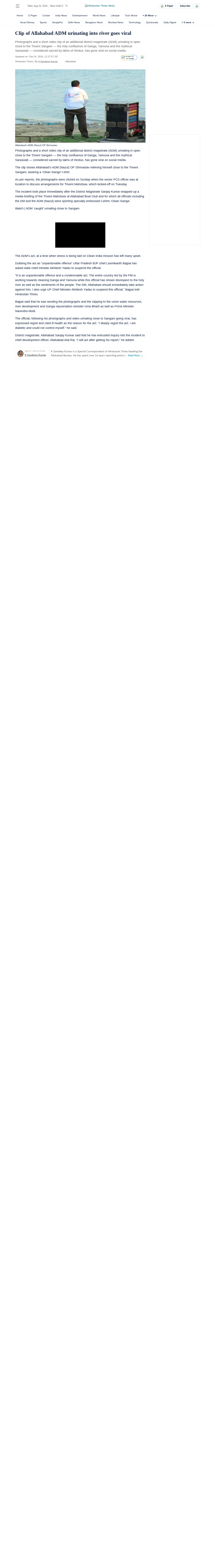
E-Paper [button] (169, 6)
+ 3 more (186, 22)
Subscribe (185, 6)
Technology (135, 22)
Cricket (46, 15)
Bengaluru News (94, 22)
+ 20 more (148, 15)
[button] (17, 6)
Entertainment (79, 15)
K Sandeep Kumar (48, 61)
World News (99, 15)
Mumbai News (115, 22)
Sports (43, 22)
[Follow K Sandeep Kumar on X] (61, 61)
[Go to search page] (24, 6)
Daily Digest (170, 22)
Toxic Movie (131, 15)
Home (20, 15)
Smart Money (27, 22)
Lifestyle (115, 15)
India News (61, 15)
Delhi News (74, 22)
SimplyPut (57, 22)
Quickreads (152, 22)
